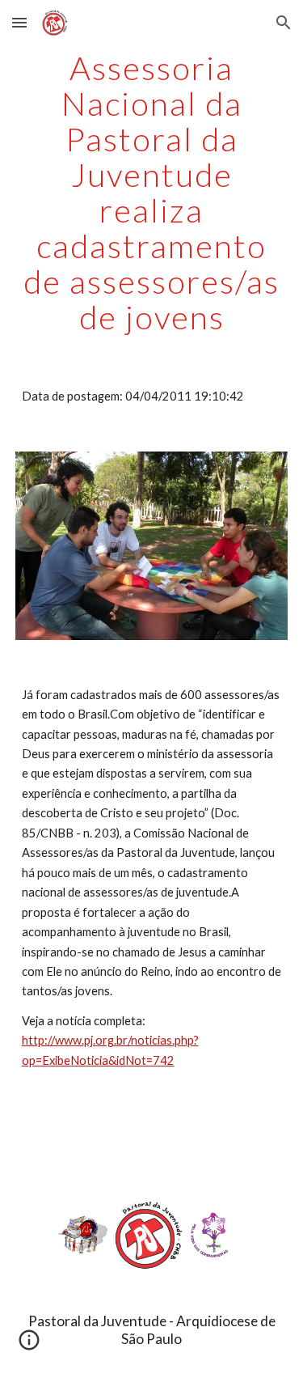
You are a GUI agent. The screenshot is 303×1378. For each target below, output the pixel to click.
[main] (151, 192)
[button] (19, 22)
